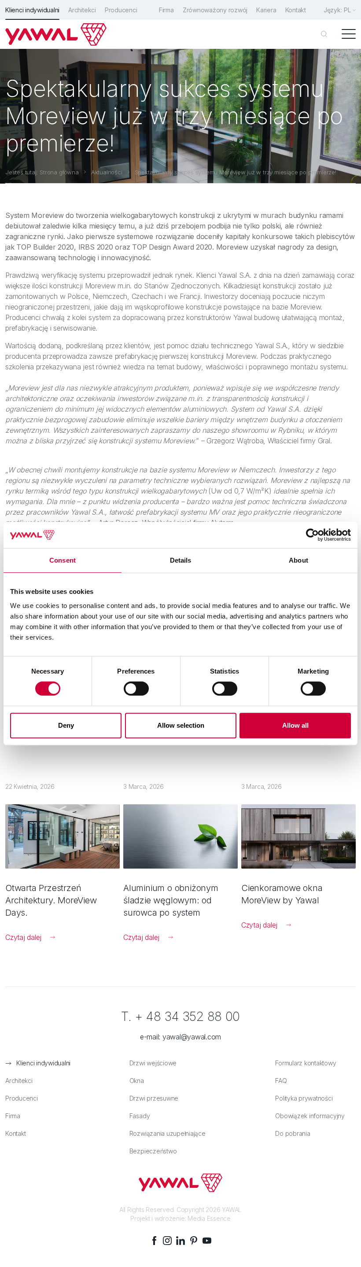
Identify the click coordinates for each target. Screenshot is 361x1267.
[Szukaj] (324, 34)
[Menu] (349, 34)
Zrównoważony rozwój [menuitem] (215, 10)
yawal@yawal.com (191, 1036)
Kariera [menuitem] (266, 10)
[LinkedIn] (180, 1240)
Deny (66, 725)
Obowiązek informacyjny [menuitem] (310, 1116)
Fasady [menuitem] (139, 1116)
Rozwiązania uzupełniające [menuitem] (167, 1133)
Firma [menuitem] (166, 10)
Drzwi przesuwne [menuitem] (153, 1098)
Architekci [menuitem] (82, 10)
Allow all (295, 725)
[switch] (136, 688)
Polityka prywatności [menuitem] (303, 1098)
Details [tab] (181, 560)
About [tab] (298, 560)
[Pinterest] (193, 1240)
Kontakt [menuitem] (295, 10)
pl (347, 10)
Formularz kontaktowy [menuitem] (305, 1063)
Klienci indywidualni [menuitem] (32, 10)
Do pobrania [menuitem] (292, 1133)
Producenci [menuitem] (121, 10)
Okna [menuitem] (136, 1080)
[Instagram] (167, 1240)
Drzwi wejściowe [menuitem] (153, 1063)
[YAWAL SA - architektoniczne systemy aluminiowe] (56, 34)
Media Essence (209, 1218)
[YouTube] (207, 1240)
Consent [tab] (62, 560)
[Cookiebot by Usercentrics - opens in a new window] (312, 534)
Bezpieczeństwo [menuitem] (153, 1151)
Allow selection (180, 725)
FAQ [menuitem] (281, 1080)
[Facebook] (154, 1240)
